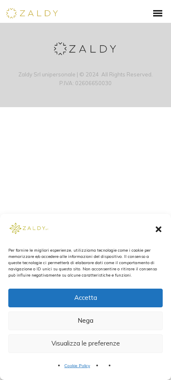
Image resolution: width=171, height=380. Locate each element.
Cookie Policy (77, 365)
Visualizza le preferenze (85, 343)
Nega (85, 320)
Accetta (85, 298)
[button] (158, 229)
